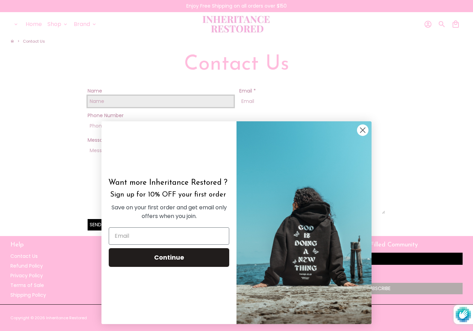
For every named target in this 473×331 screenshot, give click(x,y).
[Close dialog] (363, 130)
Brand (85, 24)
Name (95, 90)
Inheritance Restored (66, 318)
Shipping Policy (28, 294)
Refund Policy (26, 265)
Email (247, 90)
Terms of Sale (27, 285)
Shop (57, 24)
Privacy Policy (26, 275)
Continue (169, 257)
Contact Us (34, 41)
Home (34, 24)
